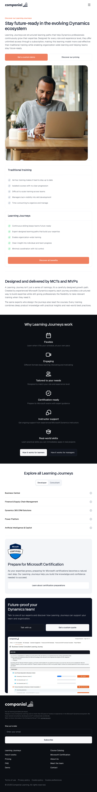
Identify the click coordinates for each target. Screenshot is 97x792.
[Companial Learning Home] (16, 4)
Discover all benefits (48, 260)
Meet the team (57, 763)
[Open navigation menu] (89, 5)
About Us (54, 759)
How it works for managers (63, 452)
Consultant (55, 482)
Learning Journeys (13, 750)
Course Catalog (57, 750)
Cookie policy (37, 780)
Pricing (8, 759)
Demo (7, 767)
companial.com (45, 718)
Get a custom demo (26, 57)
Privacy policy (24, 780)
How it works (10, 754)
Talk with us (26, 627)
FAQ (7, 763)
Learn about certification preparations (48, 585)
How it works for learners (33, 452)
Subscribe (48, 740)
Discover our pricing (70, 57)
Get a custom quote (67, 627)
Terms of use (10, 780)
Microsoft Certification (60, 754)
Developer (42, 482)
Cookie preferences (53, 780)
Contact (53, 767)
